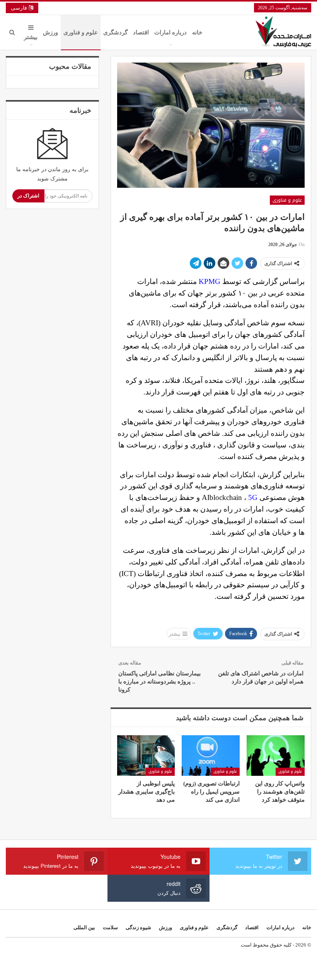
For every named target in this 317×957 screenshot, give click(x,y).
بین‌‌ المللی (84, 927)
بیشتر (30, 37)
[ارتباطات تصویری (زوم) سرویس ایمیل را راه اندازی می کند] (211, 755)
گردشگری (115, 32)
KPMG (209, 281)
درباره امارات (170, 32)
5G (252, 497)
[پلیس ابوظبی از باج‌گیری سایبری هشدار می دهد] (146, 755)
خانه (197, 32)
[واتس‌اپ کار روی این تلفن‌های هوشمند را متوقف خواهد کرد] (276, 755)
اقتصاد (141, 32)
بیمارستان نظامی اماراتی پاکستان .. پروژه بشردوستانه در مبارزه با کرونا (159, 681)
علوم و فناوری (80, 32)
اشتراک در (28, 196)
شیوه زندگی (138, 927)
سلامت (110, 927)
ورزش (50, 32)
